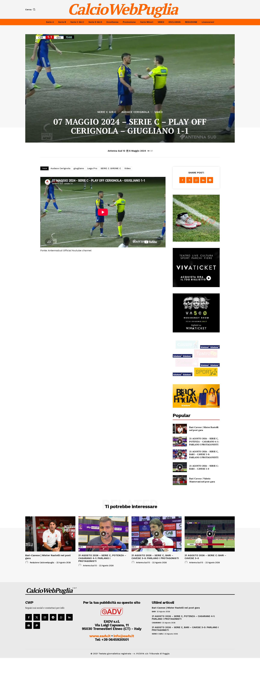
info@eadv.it (123, 636)
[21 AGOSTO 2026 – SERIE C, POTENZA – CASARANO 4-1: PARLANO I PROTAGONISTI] (180, 441)
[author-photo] (27, 562)
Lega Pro (92, 168)
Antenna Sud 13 (116, 150)
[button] (31, 9)
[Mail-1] (28, 625)
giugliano (79, 168)
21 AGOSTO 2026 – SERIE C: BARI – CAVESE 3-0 (203, 467)
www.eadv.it (99, 636)
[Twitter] (189, 180)
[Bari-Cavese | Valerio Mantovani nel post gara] (180, 480)
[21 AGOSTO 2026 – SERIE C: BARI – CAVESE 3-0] (180, 467)
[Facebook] (182, 180)
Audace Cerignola (135, 112)
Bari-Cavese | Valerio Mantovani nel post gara (202, 480)
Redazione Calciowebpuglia (42, 562)
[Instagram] (45, 617)
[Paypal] (36, 625)
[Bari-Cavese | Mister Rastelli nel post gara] (180, 429)
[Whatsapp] (61, 617)
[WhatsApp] (196, 180)
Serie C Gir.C (106, 112)
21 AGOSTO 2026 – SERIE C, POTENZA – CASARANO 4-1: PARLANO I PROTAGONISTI (204, 441)
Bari (154, 611)
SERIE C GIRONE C (111, 168)
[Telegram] (210, 180)
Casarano (156, 623)
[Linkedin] (203, 180)
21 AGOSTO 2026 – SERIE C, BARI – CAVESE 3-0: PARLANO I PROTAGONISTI (203, 454)
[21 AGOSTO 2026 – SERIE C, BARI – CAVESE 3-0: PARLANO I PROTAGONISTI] (180, 454)
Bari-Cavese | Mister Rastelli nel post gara (48, 557)
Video (158, 112)
